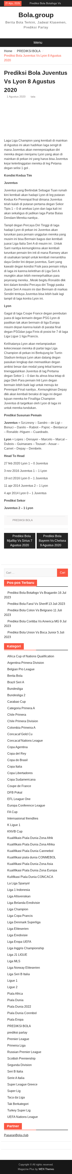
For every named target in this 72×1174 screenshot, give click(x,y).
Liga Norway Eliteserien (23, 967)
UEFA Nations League (22, 1116)
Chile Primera (16, 714)
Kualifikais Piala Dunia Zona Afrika (31, 844)
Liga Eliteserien (18, 928)
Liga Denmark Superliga (24, 922)
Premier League (18, 1039)
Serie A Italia (15, 1078)
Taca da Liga (16, 1097)
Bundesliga (15, 688)
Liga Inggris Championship (25, 948)
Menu (38, 42)
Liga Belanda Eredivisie (23, 902)
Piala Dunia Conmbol (22, 1013)
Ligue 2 (12, 987)
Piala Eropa (15, 1019)
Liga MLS (13, 961)
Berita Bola (14, 675)
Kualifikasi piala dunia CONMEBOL (31, 857)
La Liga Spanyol (18, 883)
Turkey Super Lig (19, 1110)
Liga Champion (17, 909)
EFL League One (19, 799)
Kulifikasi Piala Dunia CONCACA (30, 876)
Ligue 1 (12, 980)
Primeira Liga (16, 1045)
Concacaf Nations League (25, 740)
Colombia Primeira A (21, 727)
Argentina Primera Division (25, 662)
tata (33, 96)
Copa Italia (14, 766)
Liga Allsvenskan (19, 896)
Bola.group (36, 15)
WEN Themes (46, 1169)
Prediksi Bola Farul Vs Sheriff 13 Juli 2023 (36, 603)
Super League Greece (22, 1084)
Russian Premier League (24, 1052)
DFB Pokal (14, 792)
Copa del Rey (16, 753)
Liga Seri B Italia (18, 974)
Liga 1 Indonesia (18, 889)
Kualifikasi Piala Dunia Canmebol (30, 850)
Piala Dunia (15, 1000)
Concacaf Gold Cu (19, 734)
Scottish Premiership (21, 1058)
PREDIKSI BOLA (22, 520)
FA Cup (12, 812)
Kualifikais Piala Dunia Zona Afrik (30, 838)
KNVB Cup (14, 831)
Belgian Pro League (21, 669)
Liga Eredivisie (17, 935)
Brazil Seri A (15, 682)
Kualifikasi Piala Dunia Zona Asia (30, 863)
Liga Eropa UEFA (19, 941)
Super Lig (14, 1091)
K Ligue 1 (13, 825)
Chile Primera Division (22, 721)
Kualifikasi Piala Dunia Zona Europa (32, 870)
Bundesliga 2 (16, 695)
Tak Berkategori (18, 1104)
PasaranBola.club (16, 1135)
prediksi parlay (17, 1032)
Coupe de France (19, 786)
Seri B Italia (15, 1071)
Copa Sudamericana (21, 779)
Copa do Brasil (17, 760)
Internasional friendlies (22, 818)
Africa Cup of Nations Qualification (30, 656)
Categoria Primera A (21, 708)
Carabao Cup (16, 701)
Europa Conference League (26, 805)
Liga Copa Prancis (20, 915)
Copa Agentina (17, 747)
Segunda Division (19, 1065)
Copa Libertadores (20, 773)
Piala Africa (15, 993)
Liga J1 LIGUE (17, 954)
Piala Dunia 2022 (19, 1006)
